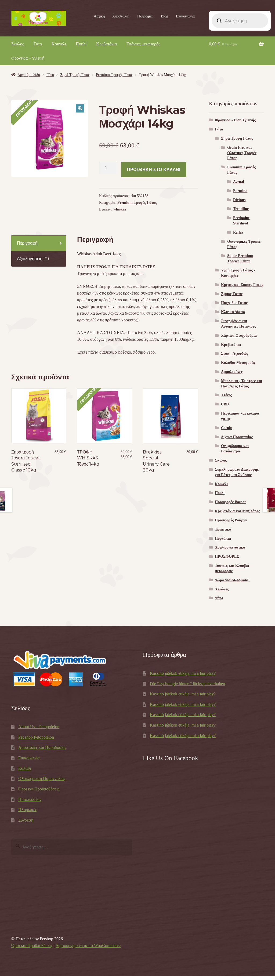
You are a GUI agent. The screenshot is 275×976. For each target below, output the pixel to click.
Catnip (226, 428)
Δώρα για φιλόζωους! (232, 580)
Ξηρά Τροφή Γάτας (75, 75)
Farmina (240, 191)
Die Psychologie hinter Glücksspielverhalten (187, 683)
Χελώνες (222, 589)
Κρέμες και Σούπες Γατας (242, 285)
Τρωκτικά (223, 529)
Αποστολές (120, 16)
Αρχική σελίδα (28, 75)
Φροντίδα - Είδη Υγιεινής (235, 120)
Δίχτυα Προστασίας (237, 437)
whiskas (119, 209)
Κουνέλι (59, 44)
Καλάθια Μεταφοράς (238, 363)
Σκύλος (17, 44)
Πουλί (81, 44)
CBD (225, 404)
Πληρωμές (145, 16)
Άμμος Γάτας (232, 294)
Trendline (241, 209)
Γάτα (38, 44)
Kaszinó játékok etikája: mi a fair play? (183, 673)
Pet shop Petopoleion (36, 737)
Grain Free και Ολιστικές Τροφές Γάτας (241, 153)
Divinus (239, 200)
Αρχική (99, 16)
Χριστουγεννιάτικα (230, 547)
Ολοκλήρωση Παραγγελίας (41, 778)
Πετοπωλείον (29, 799)
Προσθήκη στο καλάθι (153, 169)
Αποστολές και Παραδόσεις (42, 747)
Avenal (238, 182)
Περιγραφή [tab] (27, 243)
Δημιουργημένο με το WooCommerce (88, 945)
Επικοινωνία (185, 16)
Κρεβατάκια (106, 44)
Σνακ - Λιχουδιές (234, 353)
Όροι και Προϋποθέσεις (38, 789)
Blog (164, 16)
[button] (80, 108)
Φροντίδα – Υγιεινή (27, 58)
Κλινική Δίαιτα (233, 312)
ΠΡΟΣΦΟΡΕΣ (227, 556)
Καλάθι (24, 768)
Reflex (238, 232)
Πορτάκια (223, 538)
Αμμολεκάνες (232, 372)
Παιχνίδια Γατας (234, 303)
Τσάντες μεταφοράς (143, 44)
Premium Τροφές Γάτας (114, 75)
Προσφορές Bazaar (230, 502)
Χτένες (226, 395)
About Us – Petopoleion (38, 726)
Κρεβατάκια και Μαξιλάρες (237, 511)
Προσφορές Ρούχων (231, 520)
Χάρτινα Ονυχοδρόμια (239, 335)
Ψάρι (219, 598)
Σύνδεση (25, 820)
